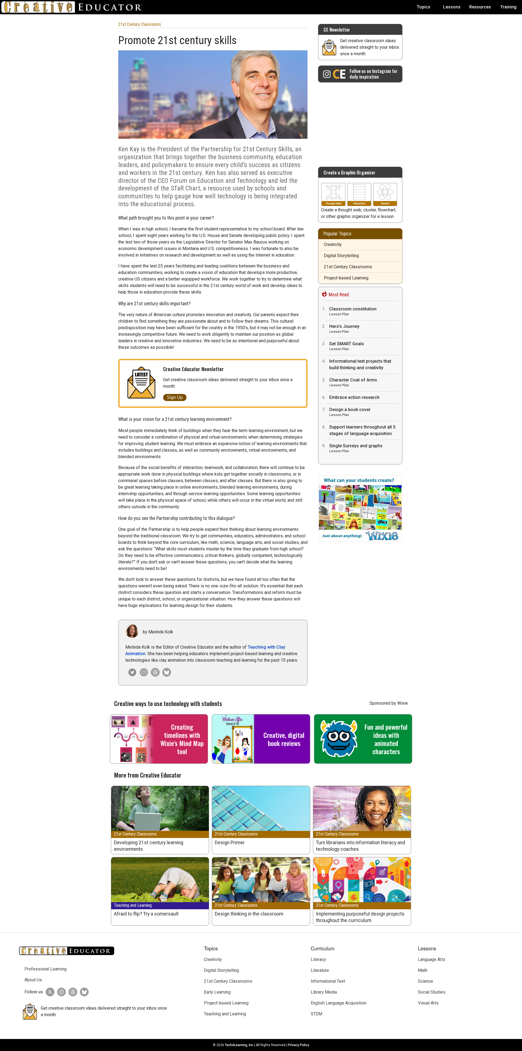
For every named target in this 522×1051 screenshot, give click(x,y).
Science (425, 981)
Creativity (333, 244)
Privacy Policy (298, 1045)
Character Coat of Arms (353, 382)
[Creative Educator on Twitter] (48, 992)
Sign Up (175, 397)
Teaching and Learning (133, 905)
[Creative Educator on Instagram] (142, 672)
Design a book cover (350, 412)
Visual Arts (428, 1003)
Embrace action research (354, 397)
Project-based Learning (346, 278)
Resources (480, 7)
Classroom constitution (353, 311)
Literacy (318, 959)
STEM (316, 1013)
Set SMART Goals (346, 346)
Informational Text (328, 981)
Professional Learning (45, 969)
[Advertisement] (360, 122)
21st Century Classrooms (139, 24)
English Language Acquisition (338, 1003)
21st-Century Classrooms (236, 834)
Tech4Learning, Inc (239, 1045)
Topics (423, 7)
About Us (33, 979)
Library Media (324, 992)
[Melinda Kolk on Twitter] (131, 672)
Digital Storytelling (341, 255)
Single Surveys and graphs (356, 448)
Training (508, 7)
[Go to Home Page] (74, 7)
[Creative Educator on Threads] (154, 672)
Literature (320, 970)
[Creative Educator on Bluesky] (165, 672)
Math (422, 970)
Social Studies (431, 992)
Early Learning (217, 992)
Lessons (452, 7)
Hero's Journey (344, 329)
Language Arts (431, 959)
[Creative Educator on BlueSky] (83, 992)
